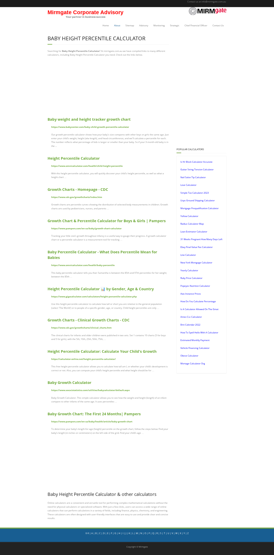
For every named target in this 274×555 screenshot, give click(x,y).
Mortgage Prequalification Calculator (199, 208)
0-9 (87, 533)
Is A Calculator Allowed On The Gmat (199, 309)
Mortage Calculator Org (192, 363)
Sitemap (129, 25)
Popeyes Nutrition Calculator (195, 285)
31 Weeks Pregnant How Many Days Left (201, 239)
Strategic (174, 25)
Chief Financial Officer (196, 25)
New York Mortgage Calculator (196, 262)
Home (106, 25)
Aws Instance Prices (190, 293)
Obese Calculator (189, 355)
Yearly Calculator (189, 270)
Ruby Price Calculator (191, 278)
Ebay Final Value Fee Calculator (196, 247)
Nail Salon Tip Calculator (193, 177)
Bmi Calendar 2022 (190, 324)
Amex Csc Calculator (191, 316)
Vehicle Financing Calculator (195, 348)
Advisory (143, 25)
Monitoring (159, 25)
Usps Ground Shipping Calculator (197, 200)
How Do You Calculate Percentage (198, 301)
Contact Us (218, 25)
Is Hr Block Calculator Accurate (196, 161)
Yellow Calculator (189, 216)
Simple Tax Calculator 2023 (194, 192)
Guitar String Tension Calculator (197, 169)
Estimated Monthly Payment (195, 340)
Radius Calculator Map (192, 223)
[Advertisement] (108, 87)
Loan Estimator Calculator (193, 231)
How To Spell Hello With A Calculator (199, 332)
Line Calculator (188, 255)
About (117, 25)
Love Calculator (188, 185)
